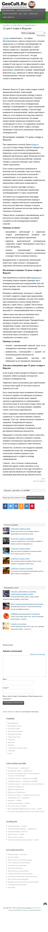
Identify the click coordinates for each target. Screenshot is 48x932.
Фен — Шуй (23, 14)
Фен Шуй (11, 745)
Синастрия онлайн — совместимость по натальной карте (26, 784)
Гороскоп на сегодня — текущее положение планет (24, 795)
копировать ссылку (35, 497)
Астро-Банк (11, 887)
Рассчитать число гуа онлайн (17, 806)
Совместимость (8, 17)
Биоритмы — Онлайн (14, 800)
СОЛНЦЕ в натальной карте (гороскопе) (25, 614)
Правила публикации (37, 654)
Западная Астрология (14, 734)
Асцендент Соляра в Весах (20, 548)
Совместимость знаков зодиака (17, 748)
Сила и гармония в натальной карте (19, 862)
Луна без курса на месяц (15, 837)
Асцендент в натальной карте (17, 865)
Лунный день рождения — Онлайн (19, 803)
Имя (5, 679)
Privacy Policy (36, 908)
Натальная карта (8, 10)
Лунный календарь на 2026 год (17, 831)
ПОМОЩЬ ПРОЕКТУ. (35, 910)
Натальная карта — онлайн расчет (18, 768)
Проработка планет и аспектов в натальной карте (23, 882)
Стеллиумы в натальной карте (17, 884)
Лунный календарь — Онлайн (17, 826)
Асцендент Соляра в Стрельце (22, 568)
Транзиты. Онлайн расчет (16, 787)
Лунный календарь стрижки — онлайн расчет (22, 829)
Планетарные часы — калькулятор (18, 798)
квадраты (36, 278)
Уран (14, 73)
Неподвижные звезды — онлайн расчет (20, 771)
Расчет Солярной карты (26, 25)
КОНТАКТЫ (17, 910)
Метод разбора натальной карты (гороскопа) (27, 604)
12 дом (5, 38)
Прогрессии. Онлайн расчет (16, 792)
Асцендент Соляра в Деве (20, 558)
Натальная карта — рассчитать (17, 854)
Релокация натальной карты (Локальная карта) (22, 876)
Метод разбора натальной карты (18, 879)
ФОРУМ (11, 910)
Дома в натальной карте (15, 868)
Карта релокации (13, 857)
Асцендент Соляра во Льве (20, 529)
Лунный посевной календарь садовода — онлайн (23, 840)
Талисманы (33, 14)
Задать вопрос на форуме (12, 711)
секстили (6, 147)
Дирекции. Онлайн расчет (16, 789)
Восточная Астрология (15, 731)
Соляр (14, 25)
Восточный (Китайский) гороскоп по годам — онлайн (25, 809)
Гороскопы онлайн (14, 728)
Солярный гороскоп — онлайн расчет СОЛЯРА (22, 778)
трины (34, 144)
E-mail (6, 688)
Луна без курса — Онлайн (16, 834)
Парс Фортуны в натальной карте (18, 871)
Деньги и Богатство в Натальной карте (20, 860)
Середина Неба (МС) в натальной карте (20, 873)
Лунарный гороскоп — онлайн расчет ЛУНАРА (23, 781)
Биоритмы (11, 742)
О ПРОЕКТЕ (25, 910)
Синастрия (11, 750)
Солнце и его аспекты (18, 624)
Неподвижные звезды (14, 726)
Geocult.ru (6, 25)
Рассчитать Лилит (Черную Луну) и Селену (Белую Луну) (26, 811)
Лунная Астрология (9, 14)
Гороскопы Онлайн (24, 10)
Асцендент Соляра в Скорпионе (22, 539)
